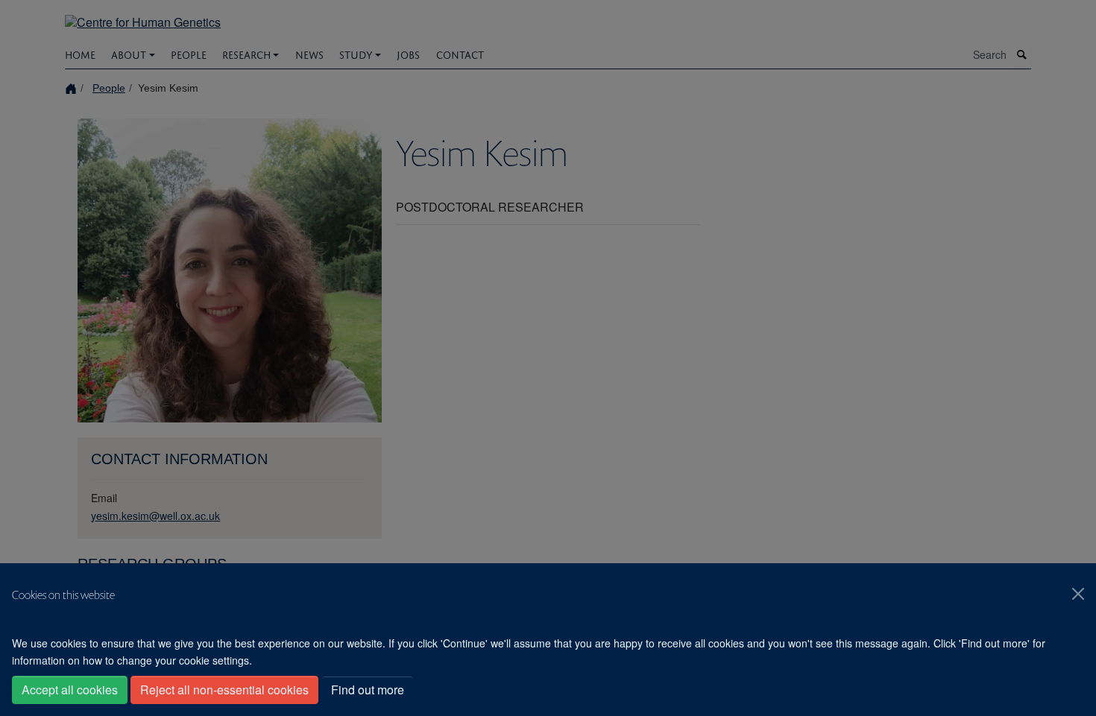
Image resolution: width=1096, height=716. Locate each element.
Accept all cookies (70, 689)
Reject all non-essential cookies (224, 689)
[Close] (1078, 594)
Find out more (367, 689)
